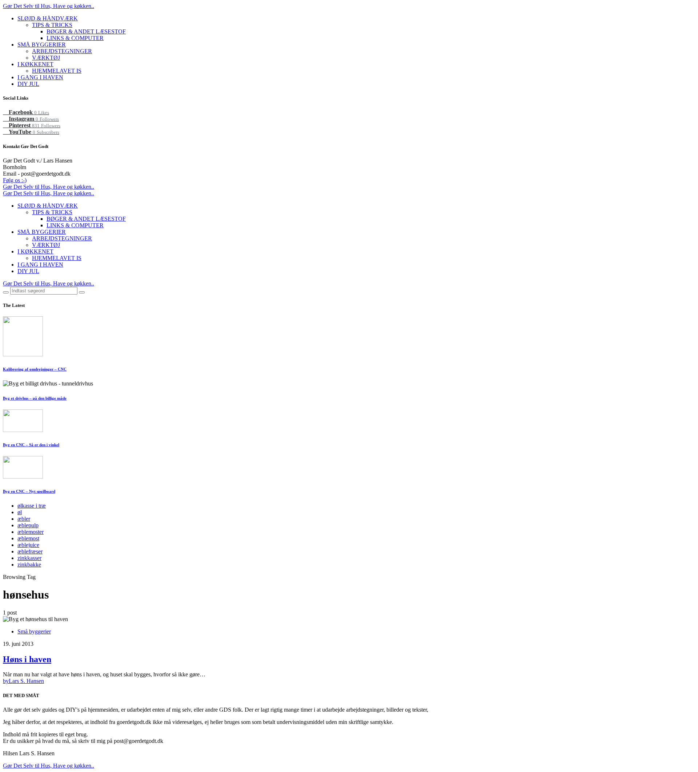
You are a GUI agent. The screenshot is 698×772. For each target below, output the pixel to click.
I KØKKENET (35, 64)
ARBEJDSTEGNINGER (62, 51)
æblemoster (30, 532)
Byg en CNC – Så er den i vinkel (31, 445)
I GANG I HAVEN (40, 77)
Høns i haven (27, 659)
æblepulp (28, 525)
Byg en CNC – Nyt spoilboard (29, 491)
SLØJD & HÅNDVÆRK (47, 18)
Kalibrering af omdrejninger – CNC (35, 369)
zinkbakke (29, 564)
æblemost (28, 538)
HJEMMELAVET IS (56, 71)
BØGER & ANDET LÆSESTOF (86, 31)
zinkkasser (29, 558)
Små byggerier (34, 631)
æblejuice (28, 545)
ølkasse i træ (31, 506)
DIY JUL (28, 84)
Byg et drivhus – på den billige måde (35, 398)
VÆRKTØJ (46, 58)
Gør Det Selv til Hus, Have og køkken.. (48, 6)
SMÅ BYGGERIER (41, 44)
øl (19, 512)
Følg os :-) (15, 180)
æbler (23, 519)
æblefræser (30, 551)
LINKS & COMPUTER (75, 38)
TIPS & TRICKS (52, 25)
